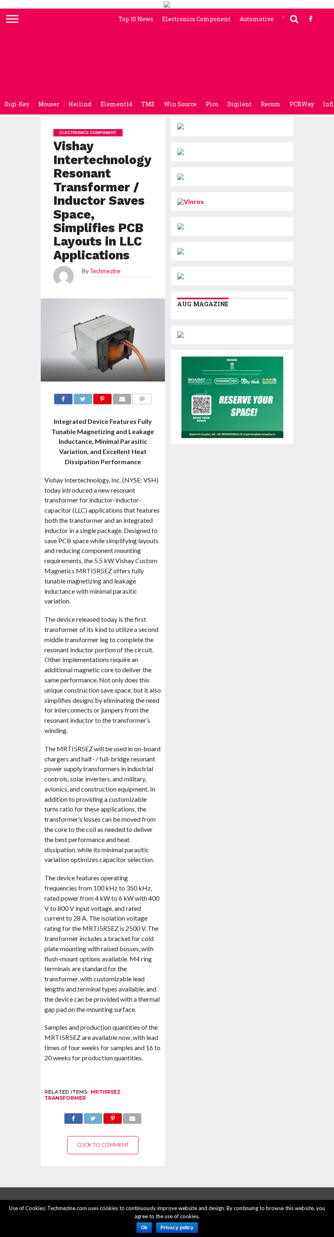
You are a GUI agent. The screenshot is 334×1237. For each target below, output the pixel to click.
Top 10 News (136, 19)
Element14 (116, 104)
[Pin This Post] (112, 1116)
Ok (144, 1227)
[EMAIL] (132, 1116)
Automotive (257, 19)
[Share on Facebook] (73, 1116)
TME (148, 104)
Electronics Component (196, 19)
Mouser (48, 104)
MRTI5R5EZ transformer (82, 1095)
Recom (271, 104)
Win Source (180, 104)
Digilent (239, 104)
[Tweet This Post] (93, 1116)
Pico (212, 104)
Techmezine (105, 271)
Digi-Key (16, 104)
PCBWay (302, 104)
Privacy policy (176, 1227)
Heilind (80, 104)
